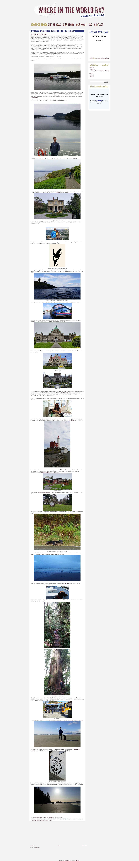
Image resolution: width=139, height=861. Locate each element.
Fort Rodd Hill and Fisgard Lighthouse (67, 419)
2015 (91, 67)
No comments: (51, 817)
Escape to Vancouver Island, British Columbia (53, 31)
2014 (91, 73)
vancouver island (42, 820)
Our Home (81, 24)
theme (50, 38)
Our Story (68, 24)
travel (38, 820)
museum (58, 192)
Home (58, 845)
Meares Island (66, 583)
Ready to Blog (68, 860)
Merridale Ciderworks (45, 472)
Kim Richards (57, 46)
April (92, 69)
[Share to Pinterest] (61, 817)
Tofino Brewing (33, 820)
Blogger (77, 860)
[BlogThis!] (57, 817)
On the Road (54, 24)
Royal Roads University (66, 392)
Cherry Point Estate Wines (45, 492)
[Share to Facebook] (60, 817)
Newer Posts (32, 845)
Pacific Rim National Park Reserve (75, 720)
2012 (91, 76)
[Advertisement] (58, 834)
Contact (98, 24)
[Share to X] (59, 817)
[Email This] (56, 817)
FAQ (90, 24)
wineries (50, 820)
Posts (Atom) (37, 847)
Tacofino (58, 697)
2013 (91, 75)
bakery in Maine (71, 420)
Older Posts (84, 845)
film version (48, 46)
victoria (47, 820)
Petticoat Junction (36, 38)
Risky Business (35, 97)
